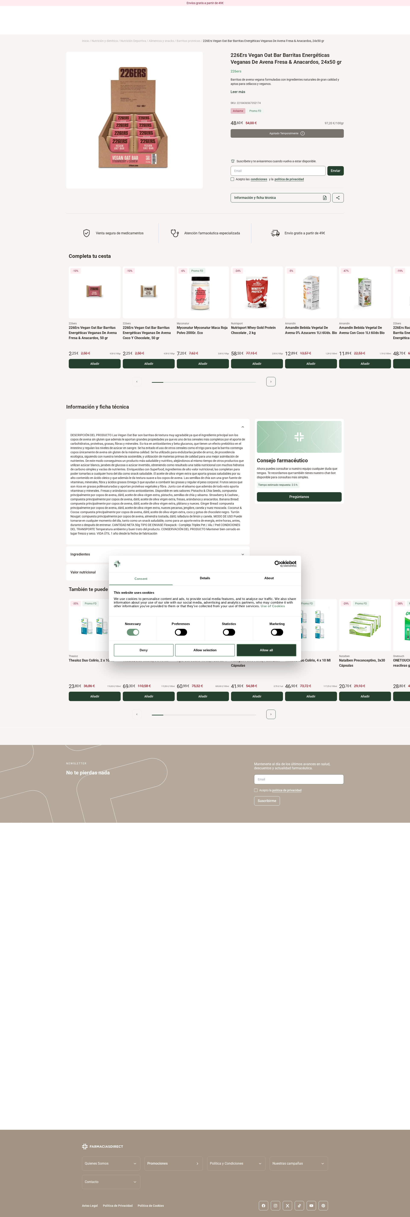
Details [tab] (205, 578)
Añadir (94, 363)
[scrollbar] (204, 382)
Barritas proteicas (188, 41)
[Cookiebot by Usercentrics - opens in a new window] (277, 564)
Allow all (266, 650)
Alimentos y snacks (161, 41)
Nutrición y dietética (105, 41)
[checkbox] (232, 179)
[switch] (181, 632)
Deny (143, 650)
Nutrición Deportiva (133, 41)
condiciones (259, 179)
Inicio (85, 41)
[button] (174, 1163)
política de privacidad (289, 179)
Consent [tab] (141, 578)
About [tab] (269, 578)
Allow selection (205, 650)
